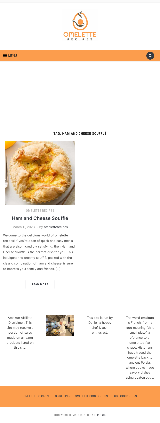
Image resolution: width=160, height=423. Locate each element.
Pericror (100, 415)
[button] (10, 56)
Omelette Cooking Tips (91, 396)
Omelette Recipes (40, 210)
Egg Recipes (61, 396)
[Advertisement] (80, 96)
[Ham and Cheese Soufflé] (40, 173)
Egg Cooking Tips (125, 396)
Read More (40, 284)
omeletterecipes (56, 227)
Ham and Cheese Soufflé (40, 218)
